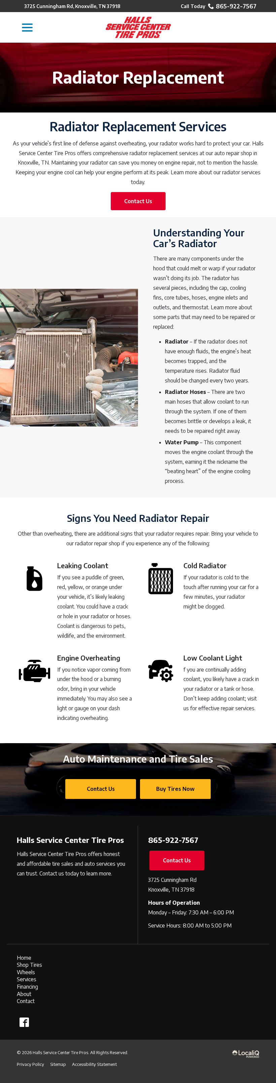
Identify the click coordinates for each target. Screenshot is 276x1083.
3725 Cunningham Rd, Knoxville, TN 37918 (72, 6)
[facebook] (24, 1022)
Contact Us (138, 201)
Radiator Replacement (138, 77)
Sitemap (58, 1064)
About (24, 994)
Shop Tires (29, 964)
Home (24, 957)
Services (26, 979)
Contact (26, 1001)
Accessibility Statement (94, 1064)
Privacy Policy (30, 1064)
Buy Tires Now (175, 788)
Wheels (26, 972)
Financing (27, 986)
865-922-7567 (236, 6)
